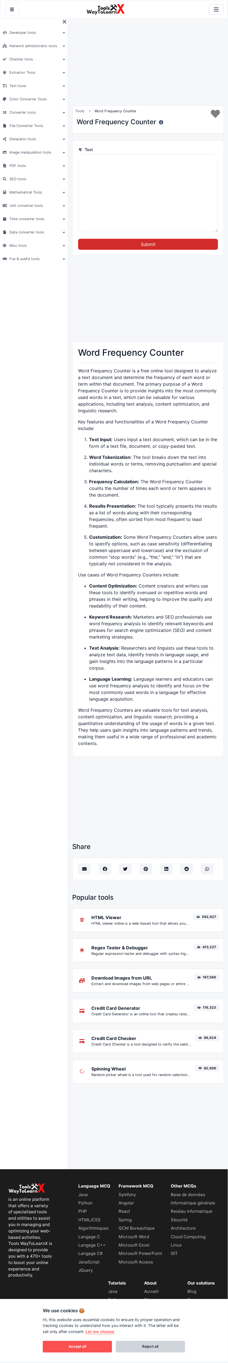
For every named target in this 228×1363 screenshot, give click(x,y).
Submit (148, 244)
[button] (33, 32)
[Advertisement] (113, 62)
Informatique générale (193, 1203)
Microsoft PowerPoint (140, 1253)
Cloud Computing (188, 1236)
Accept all (77, 1346)
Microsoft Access (136, 1262)
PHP (82, 1211)
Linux (176, 1245)
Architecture (183, 1228)
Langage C (89, 1236)
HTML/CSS (89, 1219)
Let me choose (100, 1331)
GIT (174, 1253)
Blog (191, 1291)
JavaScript (89, 1262)
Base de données (188, 1194)
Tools (79, 111)
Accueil (151, 1291)
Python (85, 1203)
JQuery (85, 1270)
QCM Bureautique (137, 1228)
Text (88, 149)
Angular (126, 1203)
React (124, 1211)
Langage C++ (92, 1245)
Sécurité (179, 1219)
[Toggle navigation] (216, 9)
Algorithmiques (93, 1228)
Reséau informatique (191, 1211)
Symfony (127, 1194)
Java (83, 1194)
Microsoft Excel (134, 1245)
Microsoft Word (134, 1236)
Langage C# (90, 1253)
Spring (125, 1219)
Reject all (150, 1346)
